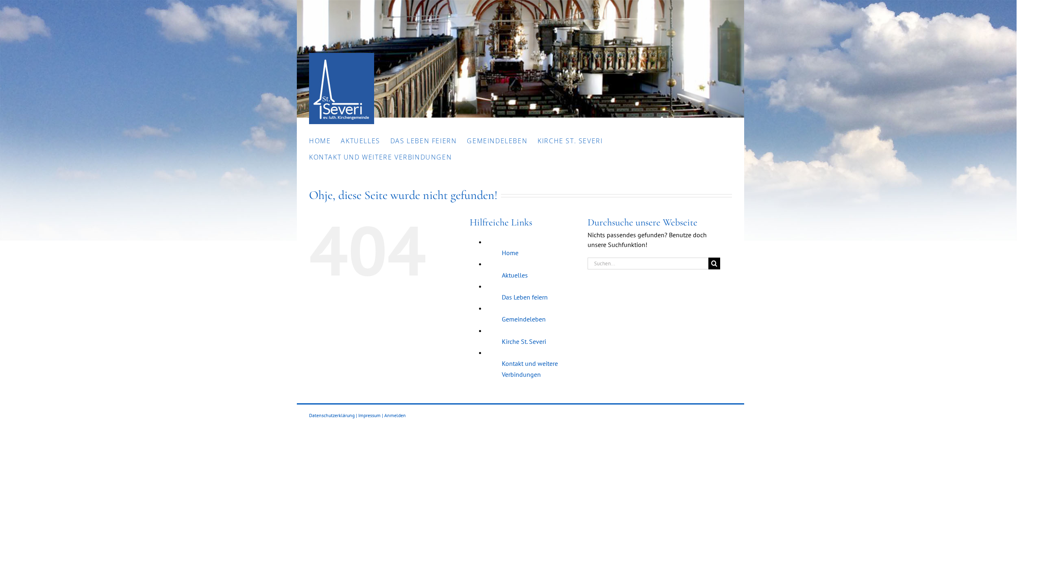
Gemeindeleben (524, 319)
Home (510, 253)
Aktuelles (515, 275)
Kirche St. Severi (524, 341)
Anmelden (395, 415)
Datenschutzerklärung (332, 415)
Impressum (369, 415)
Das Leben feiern (525, 297)
